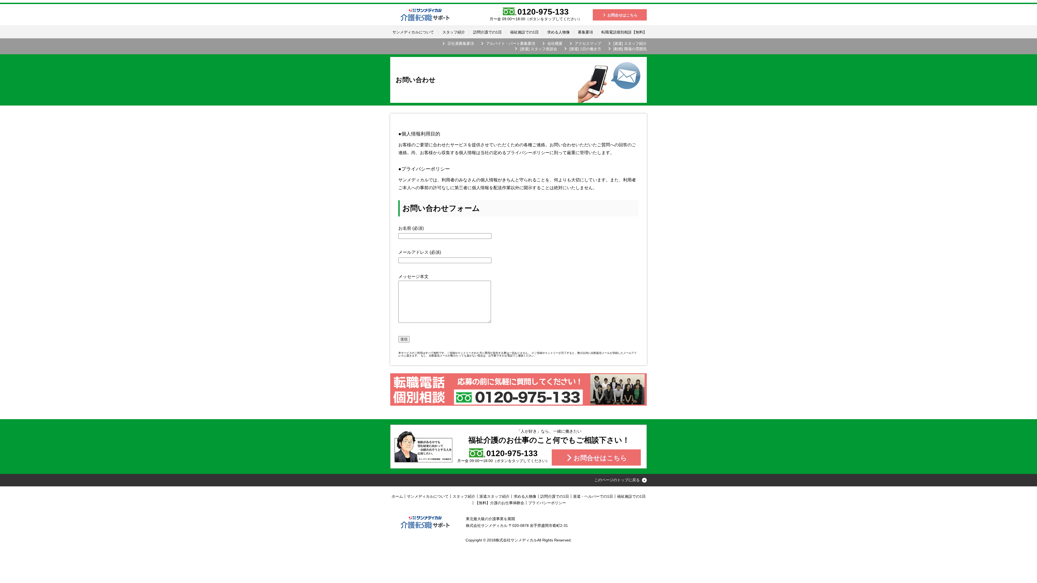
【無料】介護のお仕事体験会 (499, 503)
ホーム (397, 496)
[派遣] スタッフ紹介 (630, 43)
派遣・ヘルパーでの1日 (593, 496)
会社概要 (555, 43)
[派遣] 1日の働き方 (585, 49)
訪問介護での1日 (487, 32)
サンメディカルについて (413, 32)
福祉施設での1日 (524, 32)
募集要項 (585, 32)
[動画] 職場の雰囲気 (630, 49)
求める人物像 (558, 32)
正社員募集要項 (460, 43)
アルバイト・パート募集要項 (510, 43)
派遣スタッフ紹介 (494, 496)
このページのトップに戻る (617, 480)
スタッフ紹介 (453, 32)
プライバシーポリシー (547, 503)
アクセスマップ (588, 43)
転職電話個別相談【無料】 (624, 32)
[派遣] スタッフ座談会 (538, 49)
